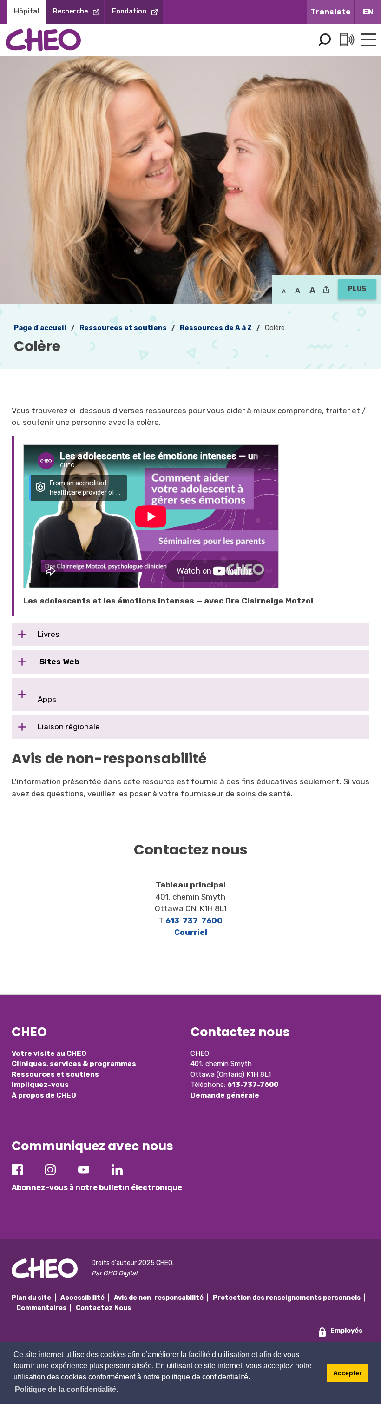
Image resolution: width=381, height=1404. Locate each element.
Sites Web (58, 661)
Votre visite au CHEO (49, 1053)
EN (368, 11)
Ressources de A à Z (216, 328)
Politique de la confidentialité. (66, 1389)
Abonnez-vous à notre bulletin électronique (97, 1187)
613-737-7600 (194, 920)
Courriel (190, 932)
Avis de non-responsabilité (159, 1298)
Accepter (347, 1373)
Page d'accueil (40, 328)
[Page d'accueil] (43, 39)
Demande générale (224, 1095)
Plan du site (31, 1298)
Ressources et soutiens (123, 328)
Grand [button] (297, 290)
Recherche (70, 11)
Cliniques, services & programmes (74, 1064)
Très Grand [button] (312, 290)
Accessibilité (82, 1298)
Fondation (129, 11)
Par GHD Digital (114, 1273)
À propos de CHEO (44, 1095)
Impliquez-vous (40, 1084)
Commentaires (41, 1308)
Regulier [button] (284, 290)
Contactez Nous (103, 1308)
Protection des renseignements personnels (287, 1298)
